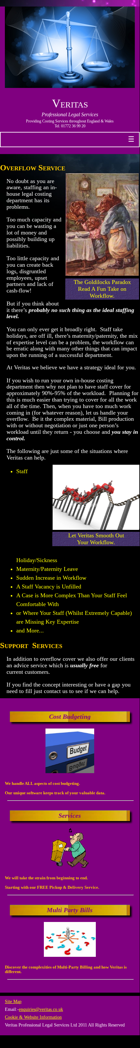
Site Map (13, 1001)
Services (69, 815)
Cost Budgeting (70, 716)
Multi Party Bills (70, 909)
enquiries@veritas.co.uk (41, 1009)
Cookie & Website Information (33, 1017)
